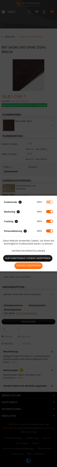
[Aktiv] (49, 202)
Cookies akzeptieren (28, 265)
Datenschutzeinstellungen (28, 250)
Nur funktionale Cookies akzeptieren (28, 258)
